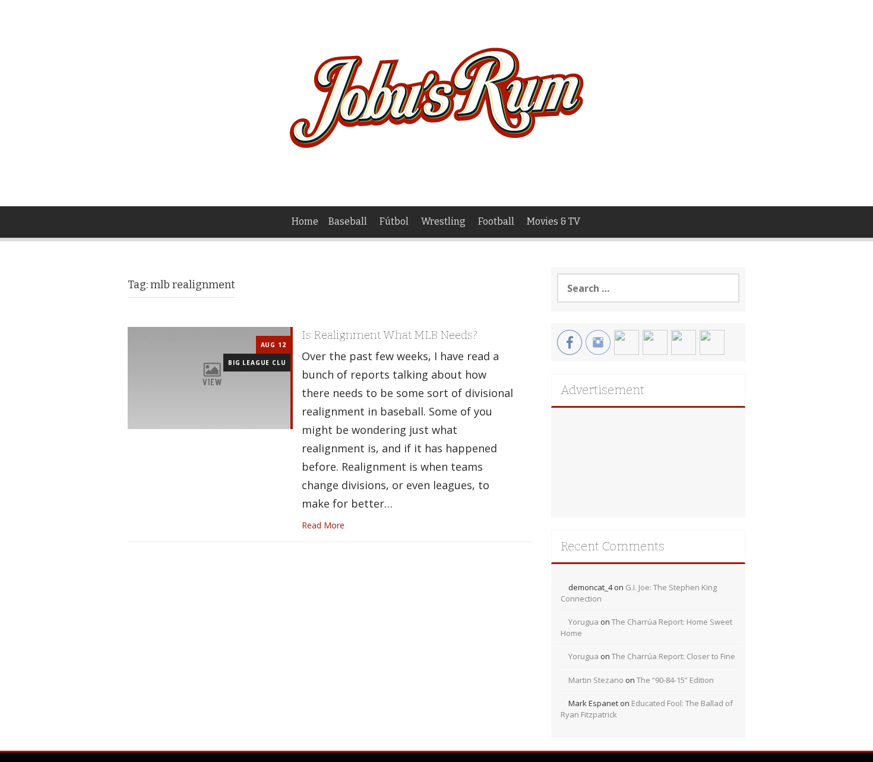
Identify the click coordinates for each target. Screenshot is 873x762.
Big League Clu (257, 362)
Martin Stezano (596, 680)
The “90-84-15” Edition (675, 680)
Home (305, 221)
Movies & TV (553, 221)
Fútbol (394, 221)
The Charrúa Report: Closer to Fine (673, 656)
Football (496, 221)
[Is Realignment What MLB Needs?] (209, 377)
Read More (323, 525)
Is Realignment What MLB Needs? (389, 335)
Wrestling (443, 221)
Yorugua (583, 621)
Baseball (347, 221)
